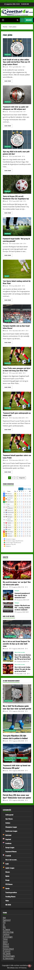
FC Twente (6, 929)
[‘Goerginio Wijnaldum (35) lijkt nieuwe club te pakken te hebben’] (17, 723)
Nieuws (7, 872)
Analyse (7, 577)
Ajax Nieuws (8, 790)
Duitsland (8, 835)
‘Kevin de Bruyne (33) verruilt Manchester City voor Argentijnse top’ (17, 184)
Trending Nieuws (9, 760)
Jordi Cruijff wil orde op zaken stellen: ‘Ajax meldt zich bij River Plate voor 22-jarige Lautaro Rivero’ (17, 47)
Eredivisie (7, 54)
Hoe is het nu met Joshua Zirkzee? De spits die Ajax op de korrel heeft (8, 669)
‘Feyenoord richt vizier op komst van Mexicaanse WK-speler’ (16, 766)
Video (7, 900)
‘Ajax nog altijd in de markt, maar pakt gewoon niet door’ (17, 139)
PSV (4, 922)
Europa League (9, 847)
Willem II (6, 944)
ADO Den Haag (8, 932)
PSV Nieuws (9, 884)
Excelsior (6, 946)
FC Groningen (8, 937)
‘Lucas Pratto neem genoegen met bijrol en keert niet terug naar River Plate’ (17, 356)
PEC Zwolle (6, 953)
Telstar (5, 939)
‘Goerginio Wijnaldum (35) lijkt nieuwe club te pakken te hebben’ (15, 737)
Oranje (7, 880)
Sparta (5, 941)
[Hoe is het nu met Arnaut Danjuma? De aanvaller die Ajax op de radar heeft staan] (17, 629)
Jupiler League (9, 868)
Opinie (7, 876)
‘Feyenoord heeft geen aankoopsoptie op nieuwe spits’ (17, 401)
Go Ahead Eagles (9, 956)
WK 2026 (8, 905)
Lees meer (8, 81)
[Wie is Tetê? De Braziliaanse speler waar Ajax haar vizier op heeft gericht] (17, 693)
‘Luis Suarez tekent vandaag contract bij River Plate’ (17, 269)
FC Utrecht (6, 951)
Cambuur (6, 934)
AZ (4, 925)
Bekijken (29, 20)
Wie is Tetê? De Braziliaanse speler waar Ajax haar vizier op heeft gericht (17, 707)
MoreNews (11, 968)
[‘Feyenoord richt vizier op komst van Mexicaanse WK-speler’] (17, 753)
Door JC (6, 67)
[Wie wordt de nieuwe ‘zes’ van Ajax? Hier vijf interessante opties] (17, 570)
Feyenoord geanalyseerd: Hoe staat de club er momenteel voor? (8, 595)
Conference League (11, 831)
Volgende (22, 478)
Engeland (7, 191)
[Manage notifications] (29, 965)
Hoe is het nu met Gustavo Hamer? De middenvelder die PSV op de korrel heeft (8, 657)
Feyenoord (6, 920)
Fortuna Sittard (8, 949)
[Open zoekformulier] (17, 20)
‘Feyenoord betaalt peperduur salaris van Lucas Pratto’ (17, 443)
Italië (7, 864)
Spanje (7, 276)
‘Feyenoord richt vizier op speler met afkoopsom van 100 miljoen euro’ (17, 94)
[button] (3, 20)
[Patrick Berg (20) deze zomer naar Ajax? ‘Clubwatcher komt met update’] (17, 782)
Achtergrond (8, 701)
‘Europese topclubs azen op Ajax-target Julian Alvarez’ (17, 313)
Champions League (11, 827)
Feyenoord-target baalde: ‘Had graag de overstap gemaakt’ (17, 226)
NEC (4, 927)
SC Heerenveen (8, 958)
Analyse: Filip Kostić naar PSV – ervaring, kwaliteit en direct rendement (8, 607)
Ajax (4, 917)
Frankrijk (8, 855)
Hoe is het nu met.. (10, 636)
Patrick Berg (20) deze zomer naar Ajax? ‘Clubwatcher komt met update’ (17, 796)
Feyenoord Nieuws (10, 758)
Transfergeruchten (10, 730)
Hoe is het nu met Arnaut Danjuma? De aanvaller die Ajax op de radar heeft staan (16, 643)
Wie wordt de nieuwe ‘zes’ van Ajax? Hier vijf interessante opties (17, 583)
